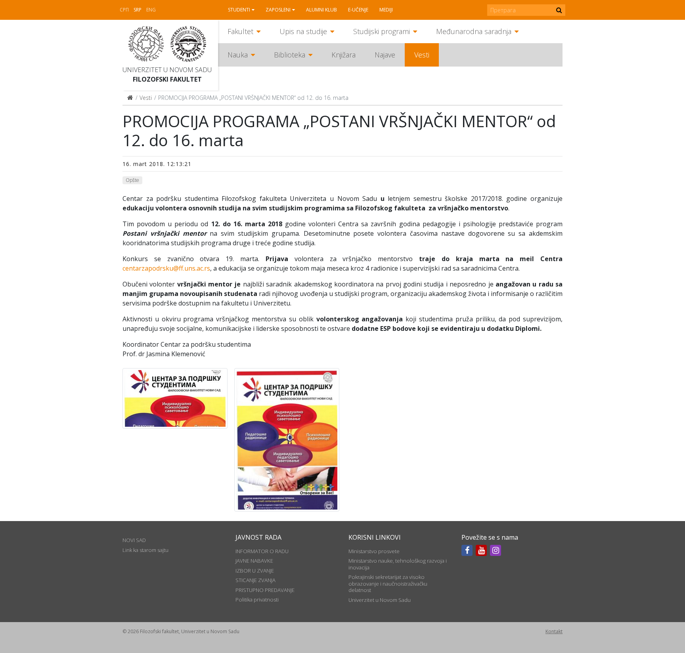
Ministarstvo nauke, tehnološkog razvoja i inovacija (397, 564)
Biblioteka (289, 54)
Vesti (421, 54)
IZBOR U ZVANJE (254, 570)
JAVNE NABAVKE (254, 560)
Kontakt (554, 631)
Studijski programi (381, 31)
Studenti (239, 9)
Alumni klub (321, 9)
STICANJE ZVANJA (255, 580)
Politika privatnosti (257, 599)
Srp (138, 9)
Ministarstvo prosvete (374, 551)
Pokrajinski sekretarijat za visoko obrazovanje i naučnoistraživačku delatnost (387, 583)
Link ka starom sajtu (145, 550)
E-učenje (358, 9)
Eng (151, 9)
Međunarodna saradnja (473, 31)
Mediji (386, 9)
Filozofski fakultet (167, 79)
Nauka (238, 54)
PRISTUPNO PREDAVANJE (265, 590)
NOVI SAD (134, 540)
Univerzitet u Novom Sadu (167, 69)
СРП (124, 9)
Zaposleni (278, 9)
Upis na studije (303, 31)
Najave (385, 54)
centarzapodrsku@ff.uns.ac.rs (166, 268)
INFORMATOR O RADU (262, 551)
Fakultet (240, 31)
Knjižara (343, 54)
